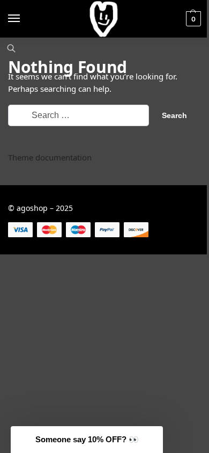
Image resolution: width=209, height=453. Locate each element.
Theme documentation (50, 157)
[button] (192, 18)
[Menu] (24, 19)
